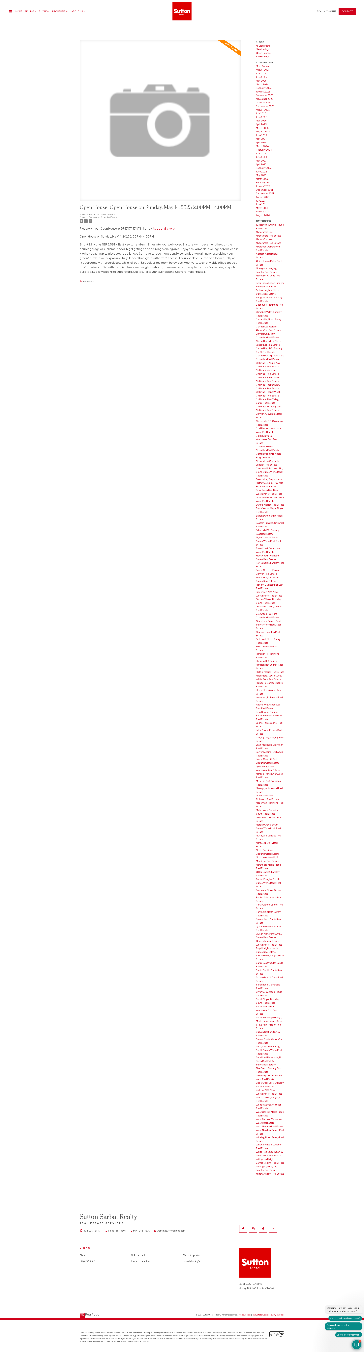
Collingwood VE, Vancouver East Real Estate (266, 439)
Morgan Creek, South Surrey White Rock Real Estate (268, 828)
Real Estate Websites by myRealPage (268, 1315)
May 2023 (261, 160)
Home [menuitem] (18, 11)
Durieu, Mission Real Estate (270, 504)
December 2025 (264, 95)
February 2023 (264, 167)
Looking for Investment (348, 1334)
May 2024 (261, 138)
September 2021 (265, 193)
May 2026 (261, 80)
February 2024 (264, 149)
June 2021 (261, 204)
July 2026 (261, 73)
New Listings (262, 49)
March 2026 (262, 84)
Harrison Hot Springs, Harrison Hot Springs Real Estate (269, 664)
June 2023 (261, 156)
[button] (326, 11)
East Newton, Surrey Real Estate (103, 217)
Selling (29, 11)
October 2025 (263, 102)
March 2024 (262, 146)
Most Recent (263, 66)
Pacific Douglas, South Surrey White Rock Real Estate (268, 883)
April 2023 (261, 164)
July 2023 (261, 153)
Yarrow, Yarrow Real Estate (270, 1173)
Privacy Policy (245, 1315)
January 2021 (263, 211)
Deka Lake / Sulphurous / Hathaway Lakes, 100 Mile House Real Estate (269, 483)
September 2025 (265, 106)
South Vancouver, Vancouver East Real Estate (266, 1010)
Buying (43, 11)
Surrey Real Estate (266, 1064)
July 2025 (261, 113)
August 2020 (263, 215)
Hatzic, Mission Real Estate (270, 671)
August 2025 (263, 109)
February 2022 (264, 182)
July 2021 (260, 200)
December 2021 (264, 189)
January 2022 (263, 186)
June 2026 (261, 76)
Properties (59, 11)
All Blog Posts (263, 45)
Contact (347, 11)
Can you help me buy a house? (345, 1318)
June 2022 (261, 171)
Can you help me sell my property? (339, 1326)
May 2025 (261, 120)
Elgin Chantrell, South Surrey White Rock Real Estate (268, 541)
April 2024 (261, 142)
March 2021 (262, 207)
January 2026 (263, 91)
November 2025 (264, 98)
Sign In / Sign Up (326, 11)
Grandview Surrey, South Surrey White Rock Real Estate (269, 625)
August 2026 (263, 69)
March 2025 (262, 127)
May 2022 (261, 175)
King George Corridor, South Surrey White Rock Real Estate (269, 715)
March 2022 (262, 178)
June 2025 (261, 116)
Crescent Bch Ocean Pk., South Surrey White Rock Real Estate (269, 472)
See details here (164, 228)
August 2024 (263, 131)
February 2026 (264, 87)
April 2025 (261, 124)
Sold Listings (262, 56)
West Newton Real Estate (270, 1126)
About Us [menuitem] (77, 11)
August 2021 (262, 196)
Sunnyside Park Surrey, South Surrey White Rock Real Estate (269, 1050)
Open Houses (263, 52)
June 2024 (261, 135)
